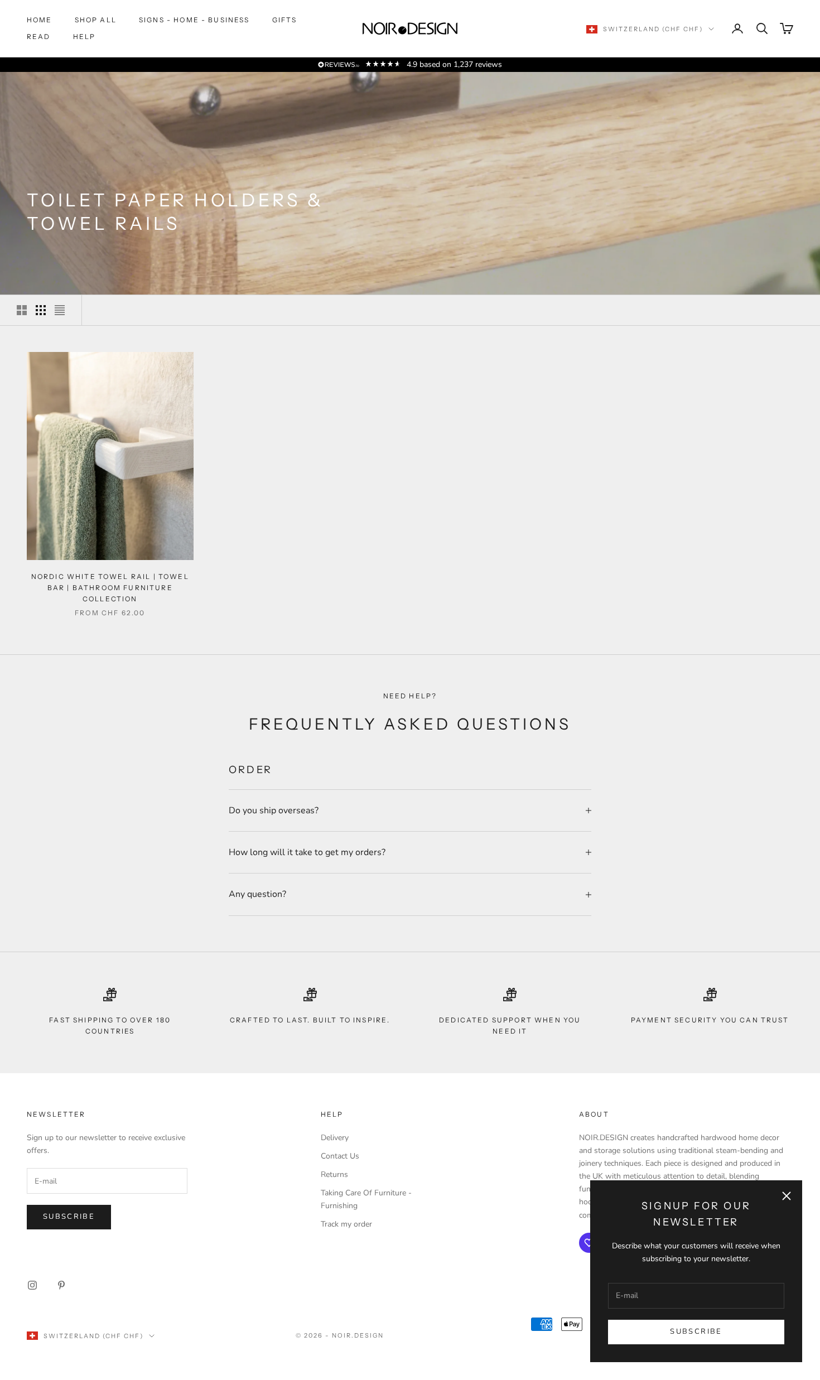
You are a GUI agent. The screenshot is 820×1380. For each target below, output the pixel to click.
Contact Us (340, 1156)
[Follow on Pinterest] (61, 1285)
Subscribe (696, 1331)
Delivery (335, 1137)
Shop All (96, 20)
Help (84, 36)
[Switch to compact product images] (60, 310)
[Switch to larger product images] (22, 310)
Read (39, 36)
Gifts (284, 20)
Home (39, 20)
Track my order (346, 1224)
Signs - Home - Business (194, 20)
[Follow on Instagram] (32, 1285)
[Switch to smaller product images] (41, 310)
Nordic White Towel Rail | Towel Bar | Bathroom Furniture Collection (110, 588)
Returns (334, 1174)
